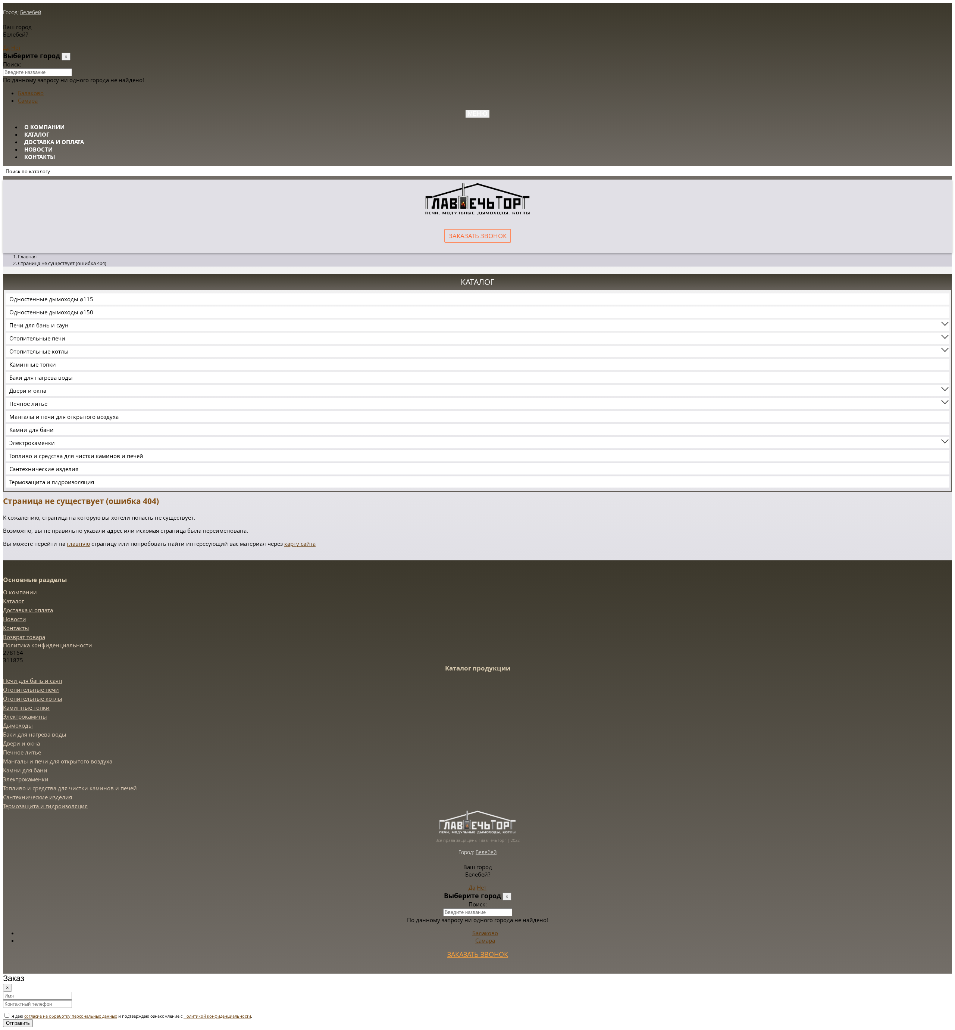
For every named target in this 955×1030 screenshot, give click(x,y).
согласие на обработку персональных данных (70, 1016)
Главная (27, 256)
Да (6, 47)
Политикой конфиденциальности (217, 1016)
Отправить (18, 1023)
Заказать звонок (478, 235)
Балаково (31, 93)
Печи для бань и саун (39, 325)
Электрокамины (25, 716)
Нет (16, 47)
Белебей (30, 12)
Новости (38, 149)
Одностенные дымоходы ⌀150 (51, 312)
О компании (44, 127)
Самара (28, 100)
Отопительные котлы (39, 351)
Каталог (36, 134)
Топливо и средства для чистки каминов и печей (76, 456)
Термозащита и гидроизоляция (51, 482)
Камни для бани (31, 429)
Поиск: (12, 64)
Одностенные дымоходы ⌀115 (51, 299)
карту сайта (300, 543)
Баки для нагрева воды (41, 377)
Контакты (39, 157)
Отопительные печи (37, 338)
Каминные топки (32, 364)
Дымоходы (18, 725)
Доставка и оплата (54, 142)
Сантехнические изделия (43, 469)
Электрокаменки (32, 442)
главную (78, 543)
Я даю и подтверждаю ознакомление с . (131, 1016)
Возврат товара (24, 637)
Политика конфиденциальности (47, 645)
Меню (477, 114)
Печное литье (28, 403)
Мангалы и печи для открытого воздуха (64, 416)
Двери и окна (27, 390)
